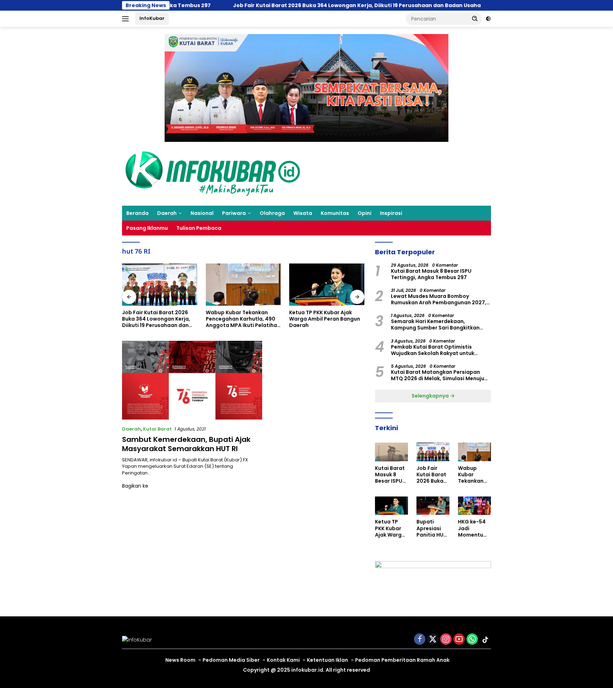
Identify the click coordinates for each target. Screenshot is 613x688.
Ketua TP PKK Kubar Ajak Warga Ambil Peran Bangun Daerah (241, 319)
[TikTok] (485, 639)
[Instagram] (446, 639)
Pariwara (234, 213)
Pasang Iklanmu (147, 228)
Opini (364, 213)
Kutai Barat (157, 429)
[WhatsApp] (472, 639)
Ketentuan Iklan (327, 660)
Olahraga (272, 213)
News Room (180, 660)
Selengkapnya (431, 395)
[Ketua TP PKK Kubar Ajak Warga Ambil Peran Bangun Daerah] (243, 284)
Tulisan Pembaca (198, 228)
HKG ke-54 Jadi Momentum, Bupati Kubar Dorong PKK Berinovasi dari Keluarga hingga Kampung (474, 528)
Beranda (137, 213)
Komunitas (335, 213)
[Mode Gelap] (488, 19)
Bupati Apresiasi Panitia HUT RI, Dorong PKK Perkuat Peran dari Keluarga (326, 319)
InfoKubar (152, 18)
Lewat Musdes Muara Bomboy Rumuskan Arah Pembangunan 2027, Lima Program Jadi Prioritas (438, 299)
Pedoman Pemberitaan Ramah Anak (402, 660)
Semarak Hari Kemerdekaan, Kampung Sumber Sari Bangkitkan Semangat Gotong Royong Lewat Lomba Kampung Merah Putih (435, 324)
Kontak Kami (283, 660)
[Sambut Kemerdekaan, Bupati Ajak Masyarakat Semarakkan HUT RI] (192, 380)
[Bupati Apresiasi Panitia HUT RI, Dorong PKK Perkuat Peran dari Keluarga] (326, 284)
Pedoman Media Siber (231, 660)
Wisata (302, 213)
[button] (475, 18)
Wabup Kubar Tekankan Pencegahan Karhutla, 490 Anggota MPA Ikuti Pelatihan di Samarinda (159, 319)
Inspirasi (391, 213)
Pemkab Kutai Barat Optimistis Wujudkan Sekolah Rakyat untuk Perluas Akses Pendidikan (432, 350)
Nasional (202, 213)
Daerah (167, 213)
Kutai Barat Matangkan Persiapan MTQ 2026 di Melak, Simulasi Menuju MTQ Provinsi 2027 (437, 375)
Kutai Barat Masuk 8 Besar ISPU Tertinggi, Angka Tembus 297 (431, 274)
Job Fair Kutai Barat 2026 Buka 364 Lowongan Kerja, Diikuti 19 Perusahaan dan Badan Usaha (321, 5)
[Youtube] (459, 639)
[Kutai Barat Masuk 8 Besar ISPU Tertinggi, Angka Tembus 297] (391, 452)
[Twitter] (432, 639)
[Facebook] (419, 639)
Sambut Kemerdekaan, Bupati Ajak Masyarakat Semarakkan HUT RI (186, 444)
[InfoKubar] (213, 173)
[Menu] (127, 19)
